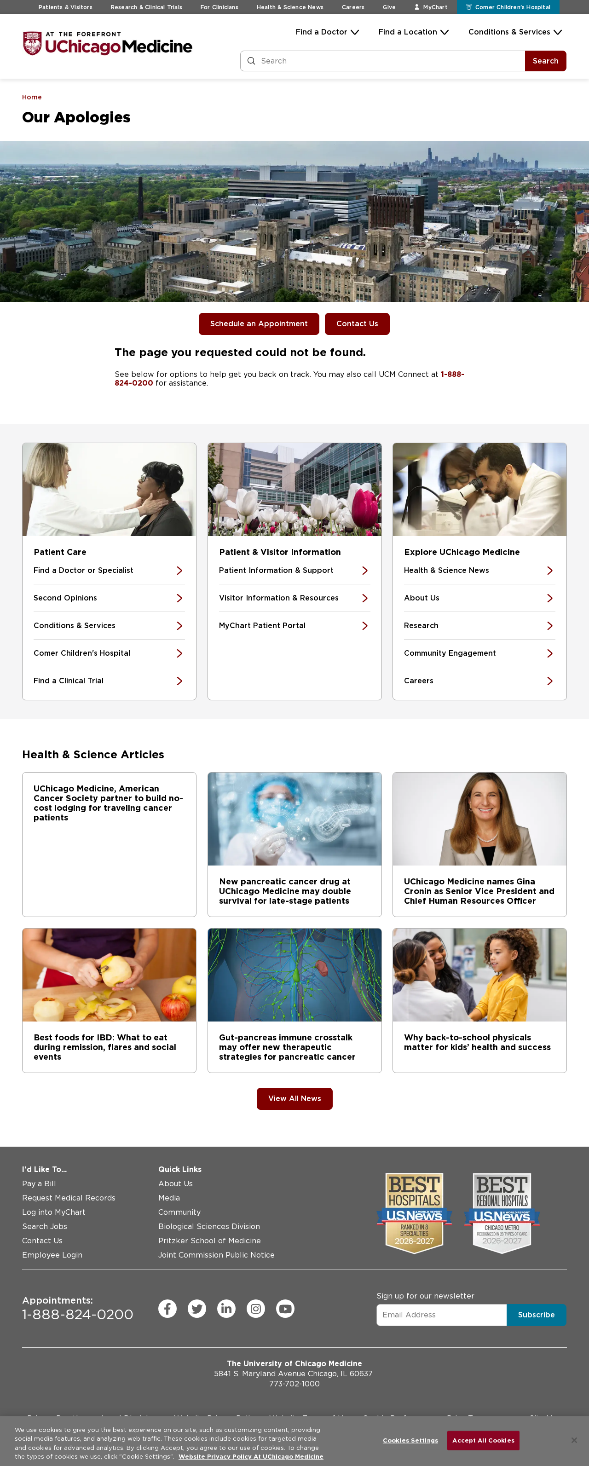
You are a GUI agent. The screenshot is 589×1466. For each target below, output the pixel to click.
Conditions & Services (509, 32)
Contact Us (357, 323)
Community (179, 1212)
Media (169, 1198)
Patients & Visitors (65, 7)
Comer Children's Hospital (82, 653)
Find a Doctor (321, 32)
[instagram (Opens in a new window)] (256, 1308)
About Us (421, 598)
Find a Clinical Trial (69, 680)
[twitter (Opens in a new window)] (197, 1308)
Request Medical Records (68, 1198)
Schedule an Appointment (259, 323)
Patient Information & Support (276, 570)
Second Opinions (65, 598)
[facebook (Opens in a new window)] (167, 1308)
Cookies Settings (410, 1440)
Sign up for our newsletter (425, 1296)
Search (546, 61)
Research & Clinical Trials (146, 7)
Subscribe (536, 1314)
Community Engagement (450, 653)
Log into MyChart (54, 1212)
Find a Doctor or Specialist (83, 570)
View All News (294, 1098)
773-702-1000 (294, 1383)
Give (389, 7)
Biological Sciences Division (209, 1226)
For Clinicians (219, 7)
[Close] (574, 1440)
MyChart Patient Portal (262, 625)
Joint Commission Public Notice (216, 1255)
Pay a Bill (39, 1183)
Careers (353, 7)
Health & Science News (290, 7)
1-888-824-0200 (77, 1308)
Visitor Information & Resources (279, 598)
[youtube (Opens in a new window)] (285, 1308)
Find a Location (408, 32)
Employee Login (52, 1255)
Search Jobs (44, 1226)
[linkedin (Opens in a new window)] (226, 1308)
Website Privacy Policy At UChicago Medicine (251, 1456)
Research (421, 625)
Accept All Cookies (483, 1440)
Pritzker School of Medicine (209, 1240)
